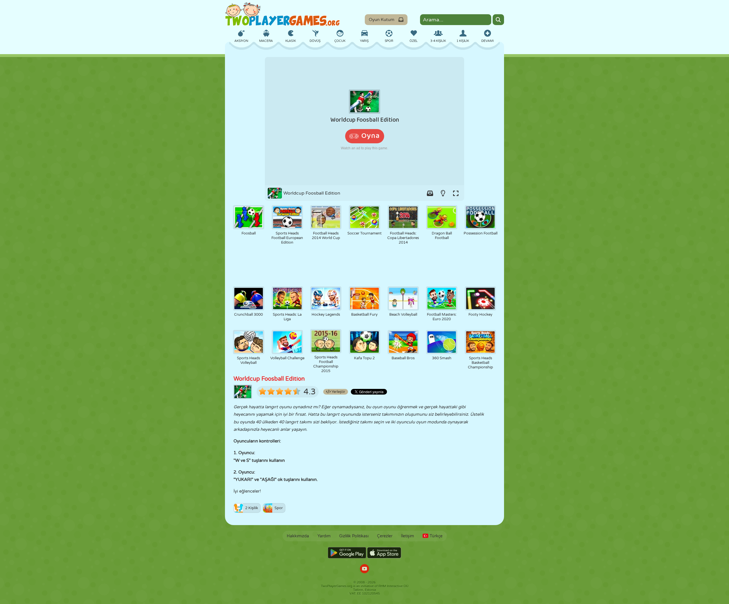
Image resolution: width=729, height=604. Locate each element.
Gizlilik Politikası (353, 536)
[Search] (498, 19)
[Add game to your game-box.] (430, 193)
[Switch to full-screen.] (455, 193)
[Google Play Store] (347, 552)
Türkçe (436, 536)
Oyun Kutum (381, 19)
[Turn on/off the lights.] (443, 193)
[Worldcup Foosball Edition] (364, 121)
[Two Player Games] (282, 14)
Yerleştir (338, 391)
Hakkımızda (298, 536)
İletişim (407, 536)
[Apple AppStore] (384, 552)
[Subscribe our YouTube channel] (364, 569)
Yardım (324, 536)
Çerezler (384, 536)
